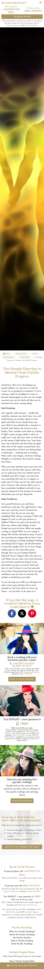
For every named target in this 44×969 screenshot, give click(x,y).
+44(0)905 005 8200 (24, 663)
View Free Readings (22, 801)
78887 (24, 723)
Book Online (22, 17)
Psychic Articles (21, 353)
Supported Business (13, 25)
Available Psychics (23, 966)
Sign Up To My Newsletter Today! (22, 847)
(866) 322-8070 (33, 11)
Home (7, 353)
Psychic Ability (25, 357)
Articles (35, 353)
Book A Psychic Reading (22, 679)
